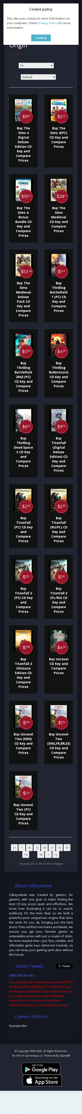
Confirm (41, 38)
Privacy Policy (48, 23)
